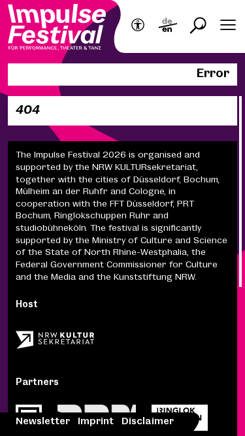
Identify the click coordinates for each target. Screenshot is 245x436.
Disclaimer (148, 421)
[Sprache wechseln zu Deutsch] (168, 26)
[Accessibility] (138, 26)
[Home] (57, 28)
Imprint (96, 421)
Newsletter (43, 421)
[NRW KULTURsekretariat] (55, 344)
